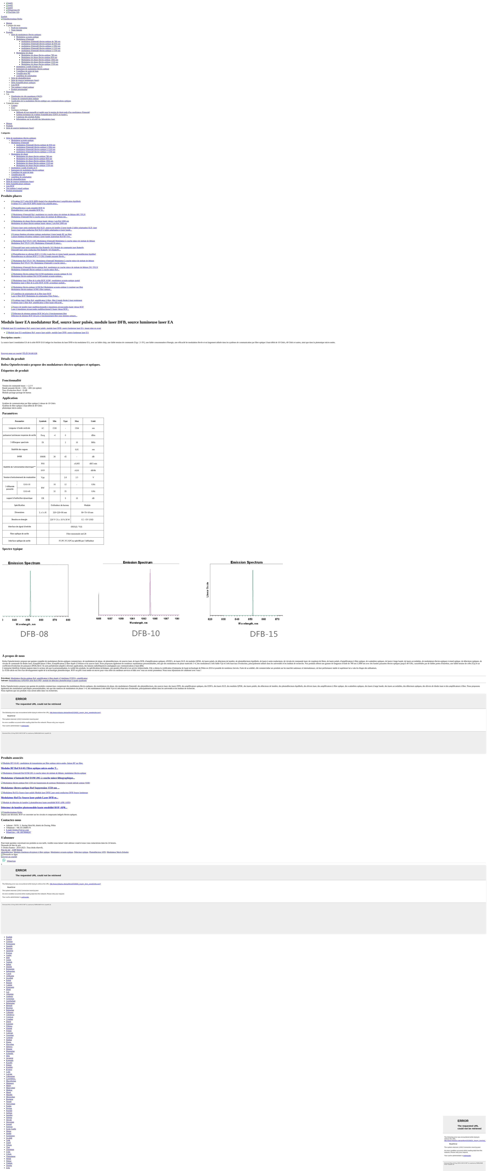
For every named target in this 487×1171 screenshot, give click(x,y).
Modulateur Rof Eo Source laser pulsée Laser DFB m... (29, 797)
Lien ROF (15, 85)
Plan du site (5, 850)
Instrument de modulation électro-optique (32, 69)
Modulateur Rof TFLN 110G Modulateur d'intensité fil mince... (36, 243)
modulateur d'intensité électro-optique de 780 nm (40, 41)
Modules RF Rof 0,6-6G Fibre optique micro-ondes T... (29, 768)
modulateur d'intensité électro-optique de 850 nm (40, 44)
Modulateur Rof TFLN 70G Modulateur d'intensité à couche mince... (38, 263)
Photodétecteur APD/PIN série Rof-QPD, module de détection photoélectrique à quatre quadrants (48, 680)
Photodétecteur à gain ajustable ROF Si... (27, 210)
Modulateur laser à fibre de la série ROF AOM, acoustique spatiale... (38, 283)
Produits (9, 32)
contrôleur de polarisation (26, 76)
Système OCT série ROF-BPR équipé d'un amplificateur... (34, 203)
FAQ (13, 108)
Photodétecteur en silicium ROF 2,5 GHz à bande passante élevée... (38, 256)
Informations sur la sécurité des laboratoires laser (35, 119)
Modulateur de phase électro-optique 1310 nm (39, 62)
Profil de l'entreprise (19, 28)
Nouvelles (10, 92)
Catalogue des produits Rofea (28, 117)
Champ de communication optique (25, 98)
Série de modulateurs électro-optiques (26, 35)
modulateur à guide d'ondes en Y (29, 67)
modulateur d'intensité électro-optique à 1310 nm (40, 48)
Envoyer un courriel (9, 857)
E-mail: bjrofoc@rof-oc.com (17, 830)
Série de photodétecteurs (21, 78)
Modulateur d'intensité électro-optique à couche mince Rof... (35, 270)
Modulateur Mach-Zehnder (117, 852)
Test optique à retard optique (22, 87)
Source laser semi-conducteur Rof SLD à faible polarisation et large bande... (41, 230)
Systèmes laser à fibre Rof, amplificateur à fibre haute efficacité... (37, 303)
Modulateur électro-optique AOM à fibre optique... (31, 289)
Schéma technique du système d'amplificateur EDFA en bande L (42, 114)
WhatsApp (11, 861)
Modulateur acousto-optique (27, 37)
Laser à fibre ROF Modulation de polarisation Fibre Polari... (35, 296)
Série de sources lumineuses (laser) (25, 80)
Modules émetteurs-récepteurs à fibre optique (32, 852)
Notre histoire (16, 30)
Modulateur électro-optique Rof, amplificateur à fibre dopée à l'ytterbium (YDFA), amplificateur (49, 678)
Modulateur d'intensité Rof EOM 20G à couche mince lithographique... (38, 778)
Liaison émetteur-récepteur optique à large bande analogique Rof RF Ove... (41, 236)
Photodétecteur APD (97, 852)
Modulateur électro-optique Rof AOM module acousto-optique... (37, 276)
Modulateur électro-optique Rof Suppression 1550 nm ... (30, 787)
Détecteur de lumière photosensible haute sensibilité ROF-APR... (34, 807)
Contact (14, 105)
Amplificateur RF (23, 73)
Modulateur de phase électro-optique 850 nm (39, 57)
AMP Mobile (17, 850)
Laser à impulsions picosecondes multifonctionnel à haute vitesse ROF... (40, 309)
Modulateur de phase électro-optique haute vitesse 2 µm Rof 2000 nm (39, 223)
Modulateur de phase (24, 53)
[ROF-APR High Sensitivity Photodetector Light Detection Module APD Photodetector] (35, 802)
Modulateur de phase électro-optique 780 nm (39, 55)
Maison (9, 23)
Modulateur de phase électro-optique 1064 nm (39, 60)
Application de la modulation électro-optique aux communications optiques (41, 101)
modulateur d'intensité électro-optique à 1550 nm (40, 51)
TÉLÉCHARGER (29, 353)
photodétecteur (7, 852)
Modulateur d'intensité (25, 39)
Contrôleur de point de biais (27, 71)
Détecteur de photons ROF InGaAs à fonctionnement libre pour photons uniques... (44, 316)
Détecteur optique (81, 852)
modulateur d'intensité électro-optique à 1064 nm (40, 46)
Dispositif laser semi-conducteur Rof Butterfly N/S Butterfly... (36, 250)
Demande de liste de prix (11, 845)
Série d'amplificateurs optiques (23, 83)
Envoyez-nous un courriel (11, 353)
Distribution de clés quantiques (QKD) (26, 96)
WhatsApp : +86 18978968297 (18, 832)
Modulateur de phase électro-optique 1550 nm (39, 64)
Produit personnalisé (19, 89)
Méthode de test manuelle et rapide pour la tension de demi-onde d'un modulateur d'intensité (53, 112)
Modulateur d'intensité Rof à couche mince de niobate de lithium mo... (39, 217)
